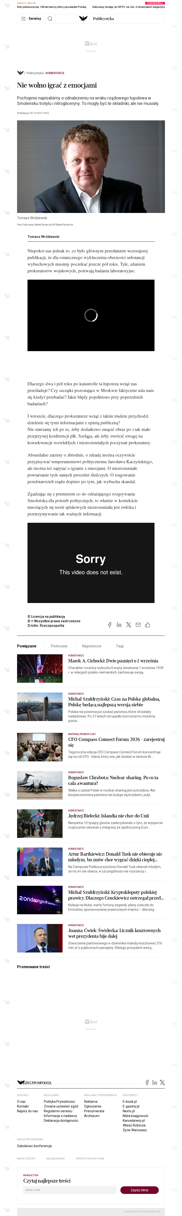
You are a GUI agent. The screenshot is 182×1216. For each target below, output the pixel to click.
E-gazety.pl (131, 1106)
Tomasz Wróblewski (43, 237)
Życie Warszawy (135, 1130)
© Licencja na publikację (46, 616)
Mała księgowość (135, 1116)
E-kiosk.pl (130, 1101)
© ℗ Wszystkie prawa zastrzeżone (53, 621)
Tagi (119, 646)
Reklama (90, 1101)
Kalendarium (55, 1158)
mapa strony (26, 1158)
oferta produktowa (90, 1158)
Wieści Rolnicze (134, 1125)
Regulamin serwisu (58, 1111)
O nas (21, 1101)
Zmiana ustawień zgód (61, 1106)
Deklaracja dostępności (61, 1120)
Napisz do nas (27, 1111)
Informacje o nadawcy (60, 1116)
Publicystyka (103, 18)
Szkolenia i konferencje (34, 1146)
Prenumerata (94, 1111)
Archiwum (92, 1116)
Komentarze (55, 73)
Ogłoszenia (92, 1106)
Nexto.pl (129, 1111)
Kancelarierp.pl (134, 1120)
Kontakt (23, 1106)
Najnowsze (91, 646)
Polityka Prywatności (59, 1101)
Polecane (59, 646)
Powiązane (26, 646)
